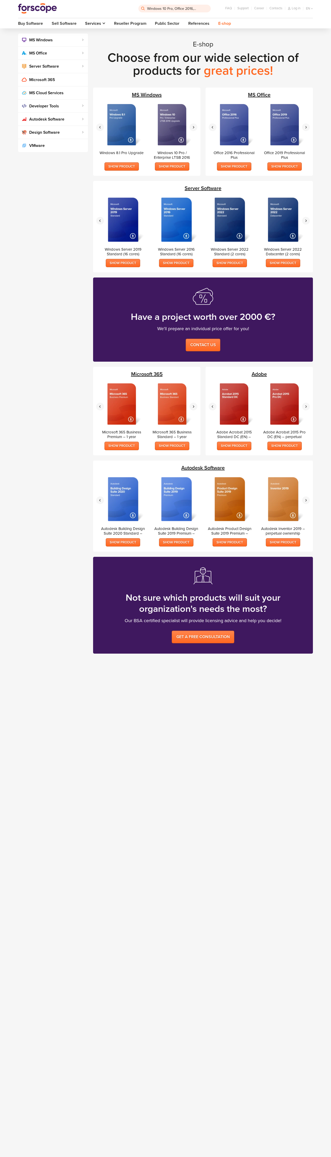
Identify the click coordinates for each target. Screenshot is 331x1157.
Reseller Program (130, 23)
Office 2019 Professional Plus (284, 155)
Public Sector (167, 23)
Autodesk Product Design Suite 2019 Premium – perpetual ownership (229, 531)
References (198, 23)
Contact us (203, 344)
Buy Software (30, 23)
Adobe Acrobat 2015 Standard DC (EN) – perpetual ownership (234, 434)
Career (259, 8)
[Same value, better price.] (37, 8)
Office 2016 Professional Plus (234, 155)
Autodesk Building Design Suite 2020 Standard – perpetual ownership (123, 531)
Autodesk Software (46, 119)
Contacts (275, 8)
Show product (121, 166)
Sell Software (64, 23)
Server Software (44, 66)
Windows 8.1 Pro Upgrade (122, 152)
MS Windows (41, 40)
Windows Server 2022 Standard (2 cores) (230, 251)
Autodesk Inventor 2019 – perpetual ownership (283, 531)
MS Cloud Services (46, 93)
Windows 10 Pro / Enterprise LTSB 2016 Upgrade (172, 155)
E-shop (224, 23)
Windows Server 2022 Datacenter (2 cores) (283, 251)
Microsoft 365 (42, 79)
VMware (37, 145)
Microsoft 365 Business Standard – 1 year (172, 434)
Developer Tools (44, 106)
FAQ (228, 8)
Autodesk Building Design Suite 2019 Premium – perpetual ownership (176, 531)
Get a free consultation (203, 636)
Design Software (44, 132)
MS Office (38, 53)
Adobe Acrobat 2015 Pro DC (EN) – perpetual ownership (284, 434)
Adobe (259, 374)
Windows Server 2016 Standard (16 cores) (176, 251)
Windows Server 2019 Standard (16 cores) (123, 251)
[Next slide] (193, 127)
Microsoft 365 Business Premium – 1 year (121, 434)
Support (243, 8)
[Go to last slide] (100, 127)
